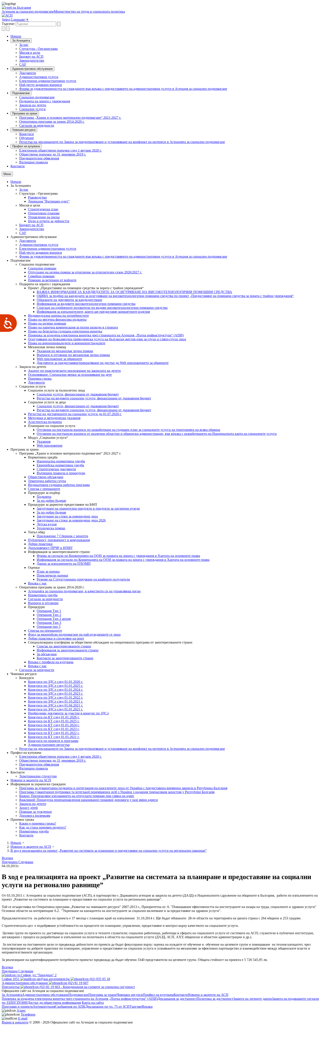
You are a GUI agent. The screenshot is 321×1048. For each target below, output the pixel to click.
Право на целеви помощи (47, 323)
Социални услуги (32, 109)
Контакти (17, 166)
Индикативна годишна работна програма (59, 485)
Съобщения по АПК (70, 1006)
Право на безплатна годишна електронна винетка (65, 331)
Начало (15, 36)
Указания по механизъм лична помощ (65, 351)
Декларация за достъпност (177, 999)
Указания (43, 441)
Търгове (135, 1006)
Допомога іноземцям (34, 815)
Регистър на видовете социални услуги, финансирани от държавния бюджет (94, 398)
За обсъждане (47, 654)
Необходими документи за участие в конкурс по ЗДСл (68, 713)
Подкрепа (44, 497)
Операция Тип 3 (49, 623)
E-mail (22, 1018)
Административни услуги (38, 77)
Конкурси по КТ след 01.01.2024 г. (53, 725)
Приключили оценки (52, 575)
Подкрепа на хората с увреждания (44, 101)
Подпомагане (21, 93)
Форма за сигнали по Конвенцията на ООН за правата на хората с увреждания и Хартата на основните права (118, 556)
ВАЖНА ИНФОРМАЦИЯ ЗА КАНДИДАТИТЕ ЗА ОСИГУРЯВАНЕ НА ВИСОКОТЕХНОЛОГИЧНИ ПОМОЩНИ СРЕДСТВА (134, 292)
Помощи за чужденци (35, 812)
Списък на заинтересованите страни (64, 646)
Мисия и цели (29, 52)
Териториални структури (38, 776)
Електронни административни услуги (47, 81)
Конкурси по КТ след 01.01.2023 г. (53, 729)
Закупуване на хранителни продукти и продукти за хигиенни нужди (88, 508)
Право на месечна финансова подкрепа (57, 319)
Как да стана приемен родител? (42, 827)
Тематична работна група (47, 481)
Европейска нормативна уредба (60, 465)
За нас (23, 45)
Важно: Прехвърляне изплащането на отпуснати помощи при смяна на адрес (76, 796)
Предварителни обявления (39, 158)
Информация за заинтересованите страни (67, 650)
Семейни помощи (41, 276)
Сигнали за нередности (36, 125)
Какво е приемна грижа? (37, 823)
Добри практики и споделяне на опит (56, 638)
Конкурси (26, 134)
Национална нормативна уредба (61, 461)
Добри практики (40, 544)
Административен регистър (49, 745)
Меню (7, 174)
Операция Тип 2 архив (54, 619)
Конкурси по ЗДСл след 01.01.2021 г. (55, 709)
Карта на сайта (93, 1002)
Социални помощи (42, 268)
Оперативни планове (44, 213)
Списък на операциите (45, 630)
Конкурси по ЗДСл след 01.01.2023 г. (55, 693)
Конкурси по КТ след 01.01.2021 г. (53, 737)
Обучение (26, 138)
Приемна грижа (40, 378)
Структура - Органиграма (38, 49)
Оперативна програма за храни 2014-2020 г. (52, 121)
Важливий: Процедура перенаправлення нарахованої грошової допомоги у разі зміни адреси (88, 800)
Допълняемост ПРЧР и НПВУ (50, 548)
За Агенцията (21, 40)
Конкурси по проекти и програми (53, 741)
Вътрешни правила (33, 162)
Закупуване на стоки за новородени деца (67, 516)
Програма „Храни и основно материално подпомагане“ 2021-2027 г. (70, 117)
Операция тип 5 (48, 626)
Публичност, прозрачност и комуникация (59, 540)
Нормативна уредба (42, 595)
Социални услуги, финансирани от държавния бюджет (78, 394)
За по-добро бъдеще (51, 500)
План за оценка (48, 571)
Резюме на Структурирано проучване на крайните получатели (83, 579)
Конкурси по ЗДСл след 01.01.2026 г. (55, 682)
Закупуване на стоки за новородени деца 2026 (71, 520)
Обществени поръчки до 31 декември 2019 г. (52, 154)
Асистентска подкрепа (45, 422)
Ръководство (37, 197)
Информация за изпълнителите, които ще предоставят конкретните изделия (93, 311)
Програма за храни (24, 113)
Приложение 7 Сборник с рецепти (62, 536)
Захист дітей (28, 808)
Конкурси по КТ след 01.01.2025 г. (53, 721)
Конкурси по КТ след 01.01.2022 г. (53, 733)
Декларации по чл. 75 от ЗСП (107, 1006)
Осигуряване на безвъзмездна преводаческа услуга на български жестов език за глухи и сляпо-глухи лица (107, 339)
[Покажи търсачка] (3, 28)
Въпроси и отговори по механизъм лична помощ (73, 355)
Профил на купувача (26, 146)
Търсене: (8, 24)
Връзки (147, 1006)
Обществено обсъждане (45, 477)
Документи (27, 73)
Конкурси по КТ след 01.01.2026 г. (53, 717)
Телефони (28, 1014)
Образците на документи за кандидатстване (69, 300)
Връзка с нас (37, 583)
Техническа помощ (51, 528)
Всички (7, 858)
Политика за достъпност (215, 999)
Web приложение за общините (59, 359)
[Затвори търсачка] (8, 28)
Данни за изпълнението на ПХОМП (64, 563)
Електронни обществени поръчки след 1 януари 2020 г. (60, 150)
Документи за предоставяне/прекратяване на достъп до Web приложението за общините (103, 363)
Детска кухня (47, 524)
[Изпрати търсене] (58, 24)
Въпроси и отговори (43, 603)
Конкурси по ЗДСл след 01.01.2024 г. (55, 689)
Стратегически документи (56, 469)
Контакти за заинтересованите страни (65, 658)
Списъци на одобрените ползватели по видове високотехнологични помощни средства (102, 308)
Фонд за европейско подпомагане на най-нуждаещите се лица (74, 634)
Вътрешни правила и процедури (61, 473)
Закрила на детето (32, 105)
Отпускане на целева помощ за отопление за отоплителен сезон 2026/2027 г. (85, 272)
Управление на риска (44, 217)
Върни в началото (15, 1022)
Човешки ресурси (23, 129)
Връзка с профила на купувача (50, 662)
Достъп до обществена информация (54, 1002)
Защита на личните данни (252, 999)
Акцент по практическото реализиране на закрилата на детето (74, 371)
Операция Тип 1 (49, 611)
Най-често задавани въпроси (40, 85)
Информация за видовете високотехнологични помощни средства (86, 304)
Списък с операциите (44, 489)
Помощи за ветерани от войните (52, 280)
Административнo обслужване (32, 68)
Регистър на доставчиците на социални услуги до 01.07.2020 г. (75, 414)
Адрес (21, 1010)
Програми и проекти (17, 1006)
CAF (22, 64)
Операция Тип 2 (49, 615)
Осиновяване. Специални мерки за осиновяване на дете (70, 374)
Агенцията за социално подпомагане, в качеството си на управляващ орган (84, 591)
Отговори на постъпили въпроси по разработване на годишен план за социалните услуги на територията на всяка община (128, 430)
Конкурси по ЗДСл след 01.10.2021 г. (55, 701)
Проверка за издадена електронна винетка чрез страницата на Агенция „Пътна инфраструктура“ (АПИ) (106, 335)
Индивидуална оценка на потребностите (58, 315)
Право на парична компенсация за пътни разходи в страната (73, 327)
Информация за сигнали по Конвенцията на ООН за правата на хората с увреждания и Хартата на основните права (123, 560)
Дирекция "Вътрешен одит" (49, 201)
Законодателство (31, 60)
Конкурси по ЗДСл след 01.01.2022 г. (55, 697)
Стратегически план (43, 209)
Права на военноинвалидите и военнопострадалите (66, 343)
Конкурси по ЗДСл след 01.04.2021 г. (55, 705)
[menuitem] (169, 45)
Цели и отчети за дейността (48, 221)
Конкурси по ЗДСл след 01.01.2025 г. (55, 686)
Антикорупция (44, 1006)
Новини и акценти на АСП (30, 780)
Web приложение (49, 445)
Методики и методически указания (54, 418)
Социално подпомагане (37, 97)
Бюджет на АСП (31, 56)
